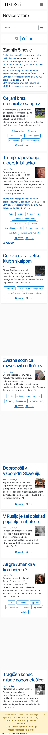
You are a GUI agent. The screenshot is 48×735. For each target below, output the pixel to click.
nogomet (15, 140)
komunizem (13, 607)
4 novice (8, 243)
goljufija (14, 233)
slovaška (10, 288)
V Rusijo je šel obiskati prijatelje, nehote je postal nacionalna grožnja (24, 524)
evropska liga (16, 136)
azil (21, 214)
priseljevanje (33, 214)
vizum (10, 401)
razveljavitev (37, 401)
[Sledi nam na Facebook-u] (23, 38)
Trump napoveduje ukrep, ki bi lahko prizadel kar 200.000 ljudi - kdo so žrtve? (23, 166)
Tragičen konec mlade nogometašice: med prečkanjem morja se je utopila (23, 682)
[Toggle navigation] (41, 4)
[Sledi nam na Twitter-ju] (31, 38)
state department (35, 228)
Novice (5, 169)
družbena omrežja (15, 228)
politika (36, 602)
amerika (26, 607)
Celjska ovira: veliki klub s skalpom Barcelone (21, 261)
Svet (11, 169)
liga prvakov (18, 131)
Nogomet (12, 267)
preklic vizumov (19, 223)
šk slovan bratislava (33, 293)
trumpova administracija (24, 219)
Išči (41, 27)
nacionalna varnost (31, 233)
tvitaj (30, 145)
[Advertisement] (24, 330)
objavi (20, 145)
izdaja (37, 396)
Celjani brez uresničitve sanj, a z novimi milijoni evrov (22, 103)
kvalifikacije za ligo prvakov (31, 288)
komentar (23, 602)
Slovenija (13, 480)
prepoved (22, 401)
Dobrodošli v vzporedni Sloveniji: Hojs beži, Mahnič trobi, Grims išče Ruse (23, 476)
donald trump (24, 396)
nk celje (32, 131)
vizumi (34, 223)
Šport (5, 267)
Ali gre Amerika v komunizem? (19, 567)
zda (12, 214)
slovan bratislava (31, 140)
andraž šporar (33, 136)
